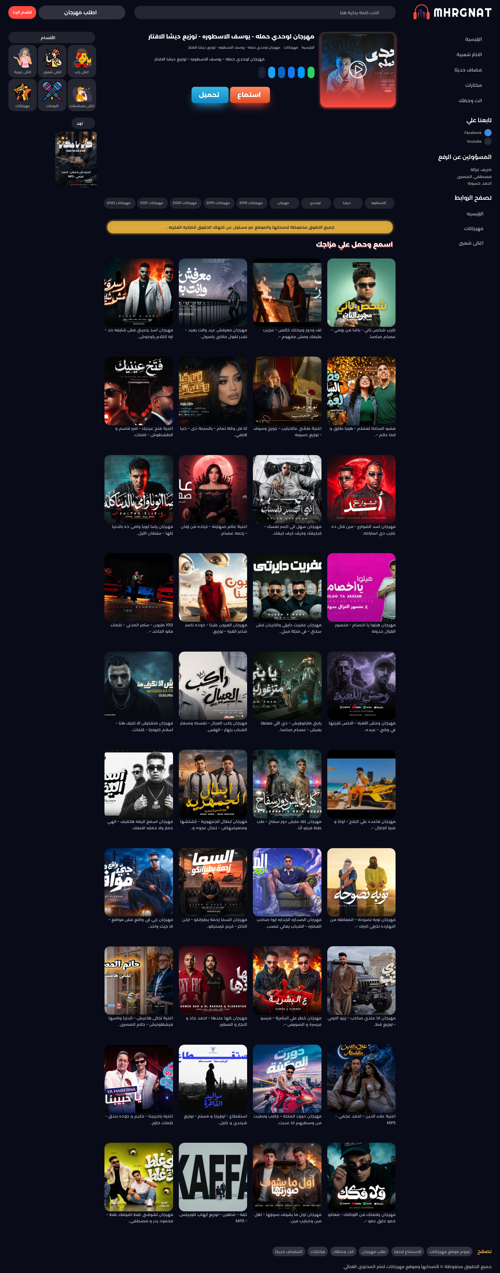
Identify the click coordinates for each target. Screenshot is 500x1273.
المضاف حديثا (288, 1251)
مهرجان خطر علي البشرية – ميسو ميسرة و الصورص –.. (290, 1021)
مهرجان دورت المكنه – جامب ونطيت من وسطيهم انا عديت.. (287, 1119)
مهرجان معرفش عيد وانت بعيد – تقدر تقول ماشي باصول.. (216, 333)
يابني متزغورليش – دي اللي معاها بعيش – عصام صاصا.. (291, 726)
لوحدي (315, 203)
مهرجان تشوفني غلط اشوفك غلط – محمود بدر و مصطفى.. (139, 1218)
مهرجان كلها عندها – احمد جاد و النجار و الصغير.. (216, 1021)
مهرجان (283, 203)
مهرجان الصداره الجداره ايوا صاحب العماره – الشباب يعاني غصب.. (289, 923)
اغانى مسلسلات (81, 106)
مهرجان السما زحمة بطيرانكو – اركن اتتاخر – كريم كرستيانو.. (214, 923)
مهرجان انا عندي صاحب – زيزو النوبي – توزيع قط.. (362, 1021)
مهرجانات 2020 (185, 203)
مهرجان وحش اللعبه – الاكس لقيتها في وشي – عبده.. (362, 726)
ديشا (347, 203)
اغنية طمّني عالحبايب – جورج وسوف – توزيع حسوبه (287, 431)
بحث (147, 12)
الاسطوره (378, 203)
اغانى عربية (22, 72)
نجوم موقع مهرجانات (449, 1251)
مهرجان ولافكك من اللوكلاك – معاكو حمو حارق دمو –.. (362, 1218)
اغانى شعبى (471, 243)
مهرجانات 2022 (118, 203)
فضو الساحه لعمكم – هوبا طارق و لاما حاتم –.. (363, 431)
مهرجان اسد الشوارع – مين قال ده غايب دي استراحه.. (363, 529)
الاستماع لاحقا (407, 1251)
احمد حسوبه (480, 183)
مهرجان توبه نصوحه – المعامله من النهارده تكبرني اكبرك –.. (363, 923)
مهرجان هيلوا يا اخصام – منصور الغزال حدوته (365, 628)
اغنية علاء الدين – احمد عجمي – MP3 (365, 1119)
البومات (52, 106)
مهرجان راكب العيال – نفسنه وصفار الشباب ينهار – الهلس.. (213, 726)
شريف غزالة (481, 169)
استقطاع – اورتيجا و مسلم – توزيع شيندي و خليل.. (215, 1119)
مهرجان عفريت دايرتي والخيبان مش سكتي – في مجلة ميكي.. (288, 628)
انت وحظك (343, 1251)
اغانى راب (82, 72)
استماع (249, 95)
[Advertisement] (250, 150)
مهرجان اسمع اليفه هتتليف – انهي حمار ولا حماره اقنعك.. (140, 824)
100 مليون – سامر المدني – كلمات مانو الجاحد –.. (142, 628)
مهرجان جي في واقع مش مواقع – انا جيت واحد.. (141, 923)
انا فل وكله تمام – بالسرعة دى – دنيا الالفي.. (213, 431)
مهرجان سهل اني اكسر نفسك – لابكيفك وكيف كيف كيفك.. (292, 529)
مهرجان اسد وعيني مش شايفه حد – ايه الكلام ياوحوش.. (139, 333)
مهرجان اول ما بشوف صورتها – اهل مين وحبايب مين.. (287, 1218)
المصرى (464, 176)
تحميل (209, 95)
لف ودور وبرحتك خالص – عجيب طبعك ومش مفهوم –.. (292, 333)
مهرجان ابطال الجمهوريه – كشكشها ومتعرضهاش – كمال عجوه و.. (213, 824)
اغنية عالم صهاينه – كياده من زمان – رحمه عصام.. (214, 529)
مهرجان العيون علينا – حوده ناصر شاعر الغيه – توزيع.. (216, 628)
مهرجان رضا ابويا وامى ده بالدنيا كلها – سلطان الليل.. (142, 529)
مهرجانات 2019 (218, 203)
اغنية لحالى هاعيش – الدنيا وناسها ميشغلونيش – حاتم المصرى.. (141, 1021)
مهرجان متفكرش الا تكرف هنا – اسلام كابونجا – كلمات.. (144, 726)
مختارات (317, 1251)
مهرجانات (474, 228)
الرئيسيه (475, 214)
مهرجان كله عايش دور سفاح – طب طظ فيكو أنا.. (289, 824)
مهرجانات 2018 (251, 203)
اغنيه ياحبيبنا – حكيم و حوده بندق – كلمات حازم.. (139, 1119)
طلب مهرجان (374, 1251)
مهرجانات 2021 (151, 203)
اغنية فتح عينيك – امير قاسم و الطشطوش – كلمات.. (144, 431)
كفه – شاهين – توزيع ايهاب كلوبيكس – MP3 (213, 1218)
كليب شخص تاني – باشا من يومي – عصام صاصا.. (363, 333)
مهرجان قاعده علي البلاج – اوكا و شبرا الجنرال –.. (365, 824)
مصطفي (482, 176)
